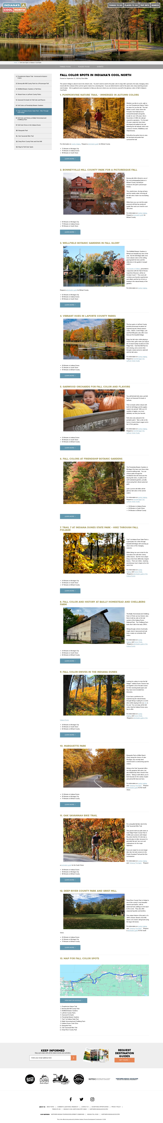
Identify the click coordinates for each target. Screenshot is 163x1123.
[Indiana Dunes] (44, 1079)
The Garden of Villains (133, 268)
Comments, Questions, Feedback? (67, 1106)
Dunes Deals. (138, 572)
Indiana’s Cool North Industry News (75, 1109)
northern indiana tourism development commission (67, 1114)
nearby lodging (142, 783)
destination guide (93, 144)
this (146, 703)
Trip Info (144, 5)
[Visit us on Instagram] (92, 1099)
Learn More (69, 159)
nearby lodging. (76, 144)
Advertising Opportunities (100, 1106)
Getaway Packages (136, 785)
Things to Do (115, 5)
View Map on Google (73, 1000)
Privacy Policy (116, 1106)
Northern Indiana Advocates (99, 1109)
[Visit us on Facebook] (71, 1099)
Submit (73, 1058)
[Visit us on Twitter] (81, 1099)
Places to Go (131, 5)
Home (15, 62)
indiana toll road (92, 1114)
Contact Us (85, 1106)
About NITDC (50, 1106)
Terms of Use (56, 1109)
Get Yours (123, 1060)
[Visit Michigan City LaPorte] (61, 1079)
